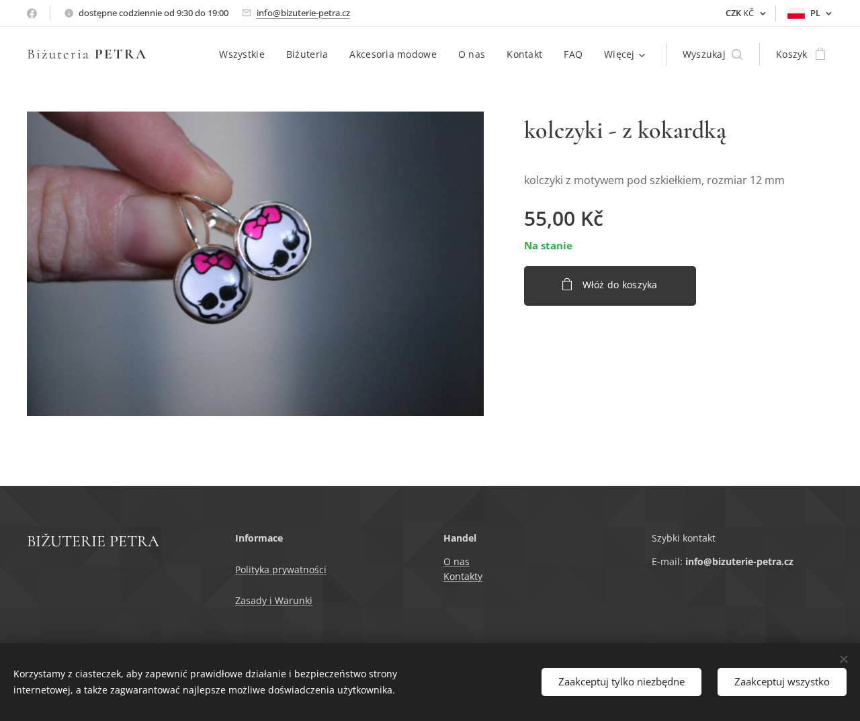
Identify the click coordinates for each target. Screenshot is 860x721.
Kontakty (462, 576)
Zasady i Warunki (273, 600)
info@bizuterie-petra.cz (303, 13)
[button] (712, 54)
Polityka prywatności (281, 569)
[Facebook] (32, 13)
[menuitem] (245, 54)
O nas (456, 561)
